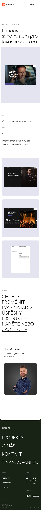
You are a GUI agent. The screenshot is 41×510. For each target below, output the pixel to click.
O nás (8, 446)
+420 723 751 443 (11, 356)
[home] (8, 4)
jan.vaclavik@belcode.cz (14, 354)
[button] (36, 4)
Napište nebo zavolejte (18, 327)
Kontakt (12, 454)
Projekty (12, 437)
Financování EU (20, 462)
